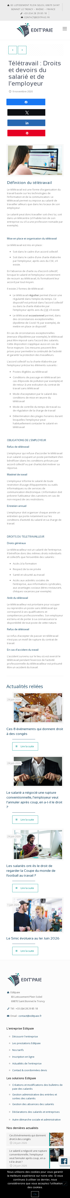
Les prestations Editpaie (26, 1043)
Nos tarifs (18, 1050)
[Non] (65, 1184)
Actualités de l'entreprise (27, 1063)
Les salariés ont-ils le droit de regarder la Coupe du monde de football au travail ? (30, 870)
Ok (35, 1194)
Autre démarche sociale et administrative (36, 1119)
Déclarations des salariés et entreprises (36, 1112)
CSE (46, 310)
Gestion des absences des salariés (33, 1104)
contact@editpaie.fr (36, 17)
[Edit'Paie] (35, 30)
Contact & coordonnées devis (29, 1070)
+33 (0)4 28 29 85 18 (35, 13)
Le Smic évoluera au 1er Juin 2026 (32, 938)
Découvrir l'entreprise (25, 1036)
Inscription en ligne (23, 1056)
